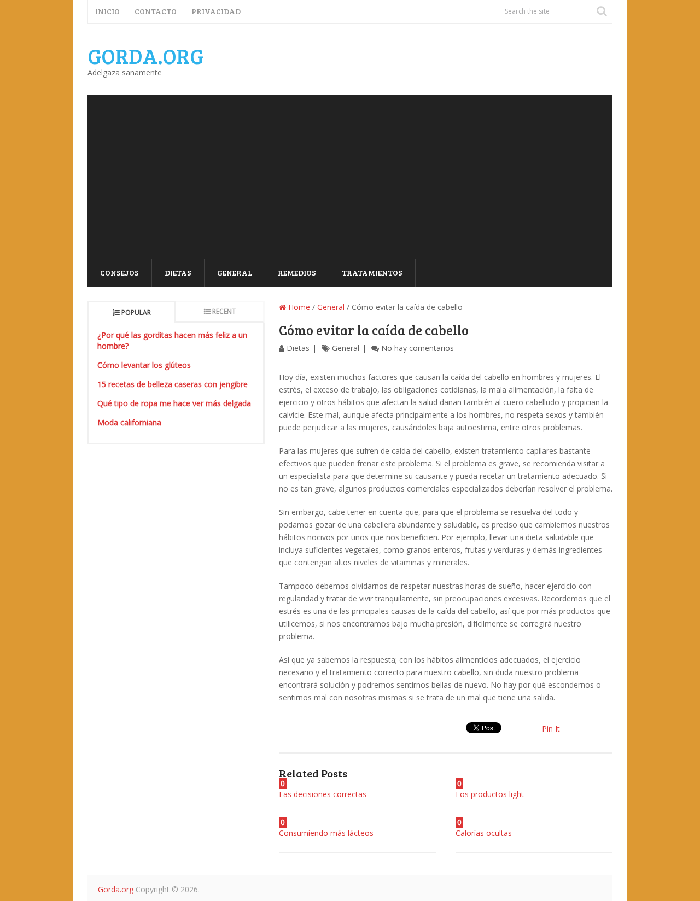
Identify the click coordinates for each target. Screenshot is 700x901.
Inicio (107, 11)
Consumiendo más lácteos (326, 833)
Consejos (119, 272)
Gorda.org (145, 55)
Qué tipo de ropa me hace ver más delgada (174, 403)
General (234, 272)
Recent (224, 311)
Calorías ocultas (484, 833)
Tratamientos (372, 272)
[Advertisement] (350, 177)
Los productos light (490, 794)
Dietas (178, 272)
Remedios (297, 272)
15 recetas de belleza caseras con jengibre (172, 384)
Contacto (156, 11)
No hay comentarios (417, 348)
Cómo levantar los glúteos (144, 365)
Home (298, 307)
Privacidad (216, 11)
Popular (136, 312)
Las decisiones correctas (322, 794)
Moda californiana (129, 422)
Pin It (551, 728)
